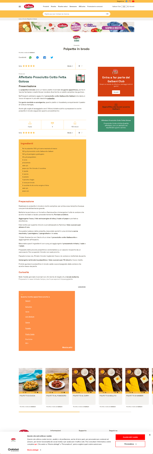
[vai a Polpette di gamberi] (137, 379)
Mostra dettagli (32, 450)
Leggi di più (82, 287)
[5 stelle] (33, 66)
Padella (28, 328)
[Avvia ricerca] (106, 14)
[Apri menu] (19, 6)
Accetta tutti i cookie (130, 437)
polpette (50, 98)
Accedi (116, 92)
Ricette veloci (63, 6)
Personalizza (129, 444)
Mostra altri (67, 347)
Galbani (20, 19)
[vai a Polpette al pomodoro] (57, 379)
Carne (27, 322)
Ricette (53, 6)
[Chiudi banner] (150, 435)
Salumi (27, 301)
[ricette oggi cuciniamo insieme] (76, 27)
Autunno (28, 307)
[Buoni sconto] (124, 6)
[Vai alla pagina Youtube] (133, 1)
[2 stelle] (26, 66)
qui (35, 444)
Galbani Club (116, 6)
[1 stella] (23, 66)
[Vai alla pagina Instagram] (130, 1)
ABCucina (82, 6)
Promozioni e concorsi (95, 6)
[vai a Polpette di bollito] (110, 379)
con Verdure (29, 317)
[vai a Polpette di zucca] (30, 379)
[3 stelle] (28, 66)
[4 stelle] (31, 66)
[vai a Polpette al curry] (84, 379)
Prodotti (46, 6)
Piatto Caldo (29, 334)
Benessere (73, 6)
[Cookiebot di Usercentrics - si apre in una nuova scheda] (13, 450)
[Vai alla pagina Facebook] (127, 1)
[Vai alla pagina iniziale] (29, 6)
